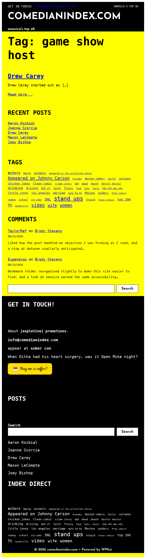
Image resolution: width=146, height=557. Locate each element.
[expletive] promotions (43, 331)
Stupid (90, 199)
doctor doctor (111, 183)
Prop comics (119, 193)
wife (52, 205)
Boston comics (95, 178)
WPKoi (106, 549)
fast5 (57, 188)
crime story (63, 183)
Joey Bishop (19, 142)
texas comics (106, 200)
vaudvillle (21, 206)
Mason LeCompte (22, 137)
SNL (48, 199)
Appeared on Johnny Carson (39, 178)
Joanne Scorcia (22, 128)
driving (32, 188)
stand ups (68, 198)
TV (10, 205)
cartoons (125, 178)
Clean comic (42, 183)
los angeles (40, 192)
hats (87, 188)
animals (40, 173)
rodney (12, 199)
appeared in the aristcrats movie (70, 173)
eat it (45, 188)
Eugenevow (17, 259)
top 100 (124, 199)
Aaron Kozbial (21, 123)
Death (94, 183)
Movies (90, 193)
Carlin (112, 178)
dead (85, 183)
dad (77, 183)
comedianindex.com (64, 17)
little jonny (18, 192)
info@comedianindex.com (55, 6)
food (78, 188)
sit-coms (36, 199)
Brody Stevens (48, 231)
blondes (77, 179)
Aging (27, 173)
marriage (59, 192)
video (38, 205)
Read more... (20, 94)
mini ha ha (75, 193)
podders (103, 193)
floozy (68, 188)
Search (127, 289)
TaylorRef (17, 231)
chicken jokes (19, 183)
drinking (15, 188)
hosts (96, 188)
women (66, 205)
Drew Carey (26, 76)
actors (14, 173)
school (23, 199)
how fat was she (112, 188)
